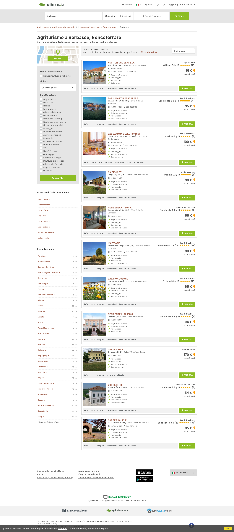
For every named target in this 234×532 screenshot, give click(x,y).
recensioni (111, 88)
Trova (178, 16)
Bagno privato (50, 99)
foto (93, 88)
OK (228, 528)
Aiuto (150, 4)
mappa (58, 58)
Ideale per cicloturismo (54, 122)
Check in (111, 16)
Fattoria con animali (53, 131)
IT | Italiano (182, 472)
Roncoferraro (109, 27)
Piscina (46, 105)
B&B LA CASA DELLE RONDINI (124, 133)
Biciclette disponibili (53, 125)
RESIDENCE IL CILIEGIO (120, 314)
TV (44, 148)
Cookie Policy (51, 524)
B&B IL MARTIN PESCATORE (123, 98)
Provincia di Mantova (89, 27)
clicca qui (62, 528)
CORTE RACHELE (117, 420)
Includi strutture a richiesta (57, 76)
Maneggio (48, 128)
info (86, 88)
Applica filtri (58, 178)
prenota (188, 88)
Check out (126, 16)
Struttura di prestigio (53, 161)
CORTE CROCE (116, 349)
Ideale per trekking (52, 118)
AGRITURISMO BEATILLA (121, 62)
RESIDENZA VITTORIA (120, 207)
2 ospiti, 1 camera (153, 16)
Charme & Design (52, 157)
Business (47, 170)
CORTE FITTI (115, 384)
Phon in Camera (51, 144)
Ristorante (48, 102)
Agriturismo (43, 27)
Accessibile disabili (52, 141)
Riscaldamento (50, 115)
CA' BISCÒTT (115, 172)
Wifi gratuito (49, 109)
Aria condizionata (52, 112)
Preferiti (128, 4)
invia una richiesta (127, 88)
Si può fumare (50, 151)
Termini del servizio (107, 521)
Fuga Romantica (51, 167)
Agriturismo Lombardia (63, 27)
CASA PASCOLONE (118, 278)
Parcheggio (49, 154)
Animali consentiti (52, 135)
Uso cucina (48, 138)
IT (140, 4)
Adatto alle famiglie (53, 164)
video (93, 162)
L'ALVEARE (114, 243)
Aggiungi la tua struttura (182, 4)
